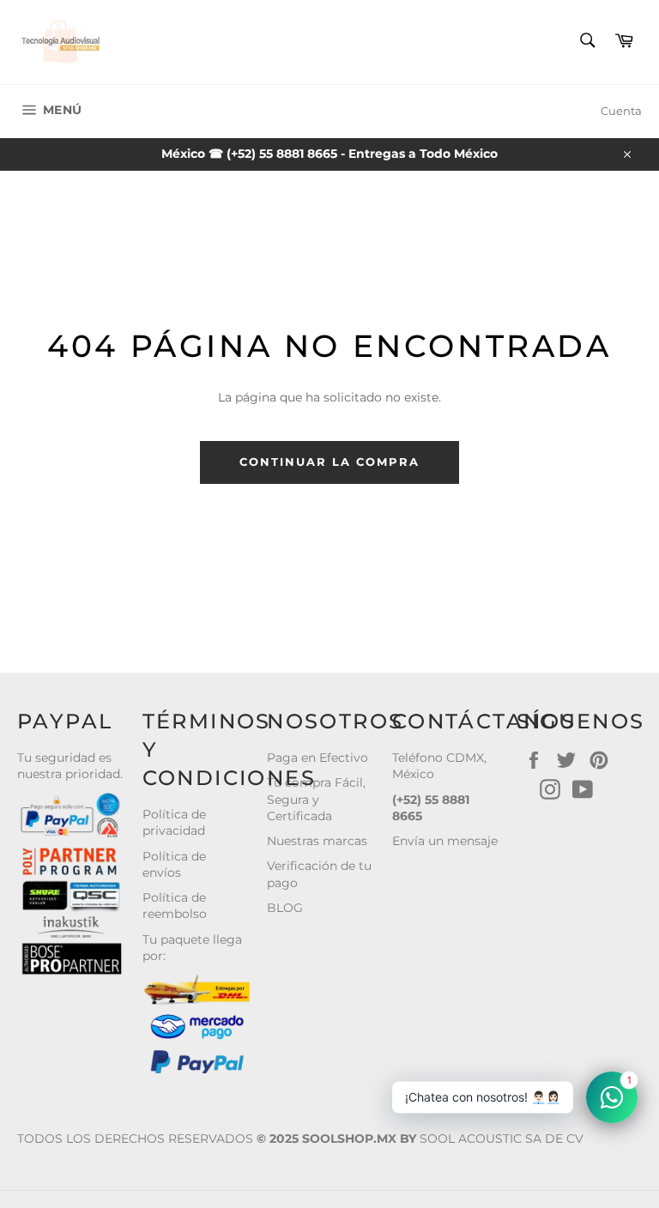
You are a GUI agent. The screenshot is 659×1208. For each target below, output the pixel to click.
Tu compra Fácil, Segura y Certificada (316, 799)
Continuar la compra (329, 461)
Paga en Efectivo (317, 757)
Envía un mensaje (445, 841)
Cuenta (621, 111)
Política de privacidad (174, 822)
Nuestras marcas (317, 841)
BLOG (285, 907)
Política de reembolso (174, 905)
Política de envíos (174, 864)
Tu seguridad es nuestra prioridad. (70, 766)
